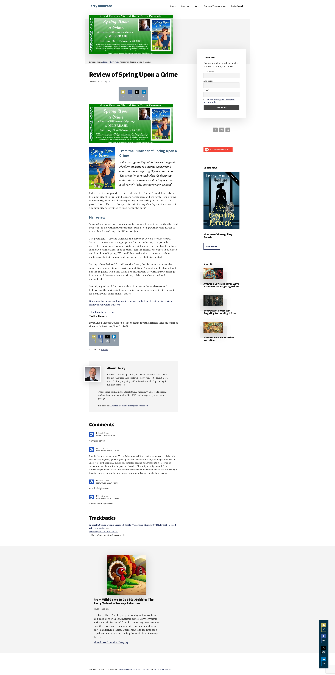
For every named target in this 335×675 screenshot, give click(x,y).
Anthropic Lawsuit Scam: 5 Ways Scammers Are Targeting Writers (221, 285)
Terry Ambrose (100, 5)
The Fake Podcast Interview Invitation (218, 339)
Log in (168, 669)
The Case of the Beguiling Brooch (217, 236)
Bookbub (123, 406)
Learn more (211, 246)
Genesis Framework (142, 669)
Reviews (104, 350)
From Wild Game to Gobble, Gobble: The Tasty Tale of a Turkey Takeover (123, 601)
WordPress (159, 669)
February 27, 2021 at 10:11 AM (107, 451)
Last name (208, 81)
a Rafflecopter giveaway (102, 312)
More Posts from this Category (111, 642)
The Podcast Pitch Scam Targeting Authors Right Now (219, 312)
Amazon (114, 406)
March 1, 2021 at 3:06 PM (105, 435)
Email (206, 90)
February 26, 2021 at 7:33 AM (107, 483)
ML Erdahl (100, 448)
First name (208, 71)
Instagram (133, 406)
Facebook (143, 406)
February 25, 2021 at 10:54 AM (107, 498)
